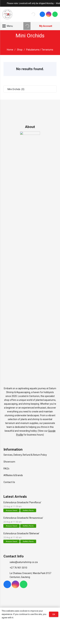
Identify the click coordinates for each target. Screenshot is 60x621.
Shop (19, 49)
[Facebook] (42, 14)
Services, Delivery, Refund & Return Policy (25, 454)
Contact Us (9, 482)
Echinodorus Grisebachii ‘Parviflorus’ (22, 502)
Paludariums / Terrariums (39, 49)
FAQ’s (6, 468)
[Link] (7, 14)
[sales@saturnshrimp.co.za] (7, 562)
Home (10, 49)
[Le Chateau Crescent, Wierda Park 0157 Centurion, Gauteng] (7, 575)
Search (26, 14)
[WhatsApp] (55, 14)
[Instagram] (48, 14)
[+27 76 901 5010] (7, 568)
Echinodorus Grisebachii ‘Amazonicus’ (23, 518)
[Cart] (56, 26)
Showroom (9, 461)
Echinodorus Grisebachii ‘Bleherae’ (21, 533)
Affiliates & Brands (13, 475)
